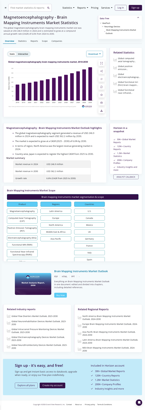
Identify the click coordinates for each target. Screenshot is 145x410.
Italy (89, 252)
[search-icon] (48, 7)
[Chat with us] (139, 402)
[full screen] (101, 63)
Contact (69, 404)
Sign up (135, 7)
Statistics (67, 7)
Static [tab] (12, 54)
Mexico (89, 225)
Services (105, 7)
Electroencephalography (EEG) (22, 237)
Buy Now (60, 295)
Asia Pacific (56, 238)
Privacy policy (90, 404)
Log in (121, 7)
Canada (89, 218)
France (89, 245)
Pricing (94, 7)
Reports (81, 7)
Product (22, 204)
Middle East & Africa (55, 232)
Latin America (55, 211)
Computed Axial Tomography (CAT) (22, 219)
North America (56, 225)
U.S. (89, 211)
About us (78, 404)
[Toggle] (101, 23)
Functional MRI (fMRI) (22, 244)
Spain (89, 259)
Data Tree (104, 18)
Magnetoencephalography (22, 211)
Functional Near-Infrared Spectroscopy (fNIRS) (22, 253)
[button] (106, 23)
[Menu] (5, 7)
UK (89, 232)
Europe (55, 218)
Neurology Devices (112, 26)
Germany (89, 238)
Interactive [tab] (23, 54)
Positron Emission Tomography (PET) (22, 229)
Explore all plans (26, 385)
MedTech (106, 23)
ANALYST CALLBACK (126, 177)
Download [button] (93, 54)
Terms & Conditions (104, 404)
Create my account (52, 385)
